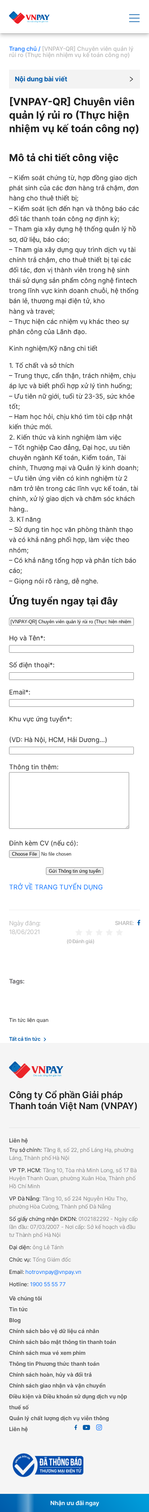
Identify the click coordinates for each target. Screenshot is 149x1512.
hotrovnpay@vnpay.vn (53, 1271)
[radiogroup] (99, 932)
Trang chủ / (25, 48)
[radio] (78, 932)
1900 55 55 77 (48, 1284)
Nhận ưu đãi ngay (74, 1503)
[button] (74, 79)
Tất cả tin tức (25, 1039)
